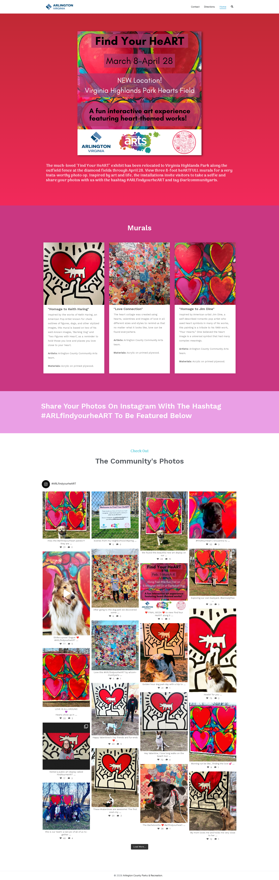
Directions (209, 6)
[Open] (66, 515)
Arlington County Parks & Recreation (142, 875)
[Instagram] (86, 535)
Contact (195, 6)
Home (223, 6)
